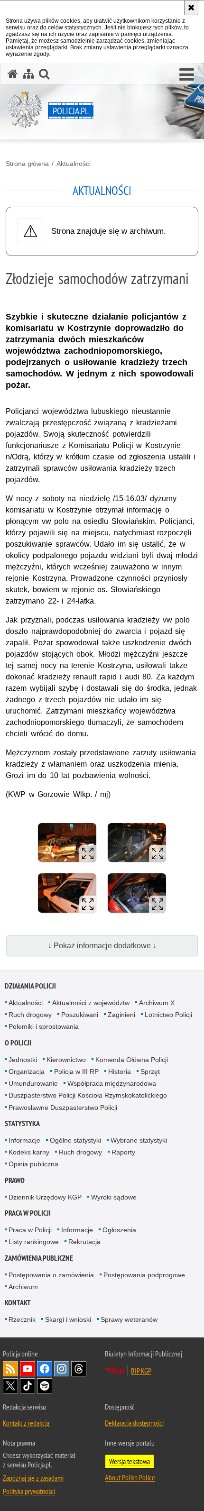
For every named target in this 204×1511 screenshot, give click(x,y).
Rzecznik (22, 1319)
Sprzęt (150, 1071)
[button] (186, 75)
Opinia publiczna (33, 1164)
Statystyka (22, 1123)
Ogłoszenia (119, 1230)
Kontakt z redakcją (26, 1423)
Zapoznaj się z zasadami (33, 1478)
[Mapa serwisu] (28, 74)
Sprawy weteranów (129, 1319)
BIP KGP (141, 1370)
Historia (119, 1071)
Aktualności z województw (91, 1003)
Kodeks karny (29, 1152)
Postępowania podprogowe (144, 1275)
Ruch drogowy (30, 1014)
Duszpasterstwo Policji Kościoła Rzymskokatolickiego (88, 1095)
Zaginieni (121, 1014)
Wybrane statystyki (139, 1140)
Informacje (24, 1140)
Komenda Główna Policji (131, 1059)
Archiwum (23, 1287)
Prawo (15, 1180)
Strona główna (27, 163)
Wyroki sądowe (114, 1197)
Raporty (123, 1152)
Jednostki (23, 1059)
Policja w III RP (76, 1071)
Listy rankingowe (34, 1241)
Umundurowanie (33, 1083)
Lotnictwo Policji (168, 1014)
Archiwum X (157, 1003)
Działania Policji (30, 986)
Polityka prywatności (29, 1491)
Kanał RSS (10, 1368)
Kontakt (18, 1303)
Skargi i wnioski (68, 1319)
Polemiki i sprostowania (44, 1026)
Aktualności (73, 163)
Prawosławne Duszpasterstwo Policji (63, 1107)
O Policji (18, 1043)
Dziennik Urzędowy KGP (45, 1197)
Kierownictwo (66, 1059)
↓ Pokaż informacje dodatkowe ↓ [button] (102, 946)
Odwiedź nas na (27, 1368)
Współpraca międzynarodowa (111, 1083)
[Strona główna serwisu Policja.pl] (13, 74)
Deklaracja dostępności (134, 1423)
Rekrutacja (84, 1241)
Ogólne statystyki (75, 1140)
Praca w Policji (28, 1213)
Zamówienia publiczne (39, 1258)
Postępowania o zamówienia (51, 1275)
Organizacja (27, 1071)
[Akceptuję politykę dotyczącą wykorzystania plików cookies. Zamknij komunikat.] (191, 7)
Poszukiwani (79, 1014)
